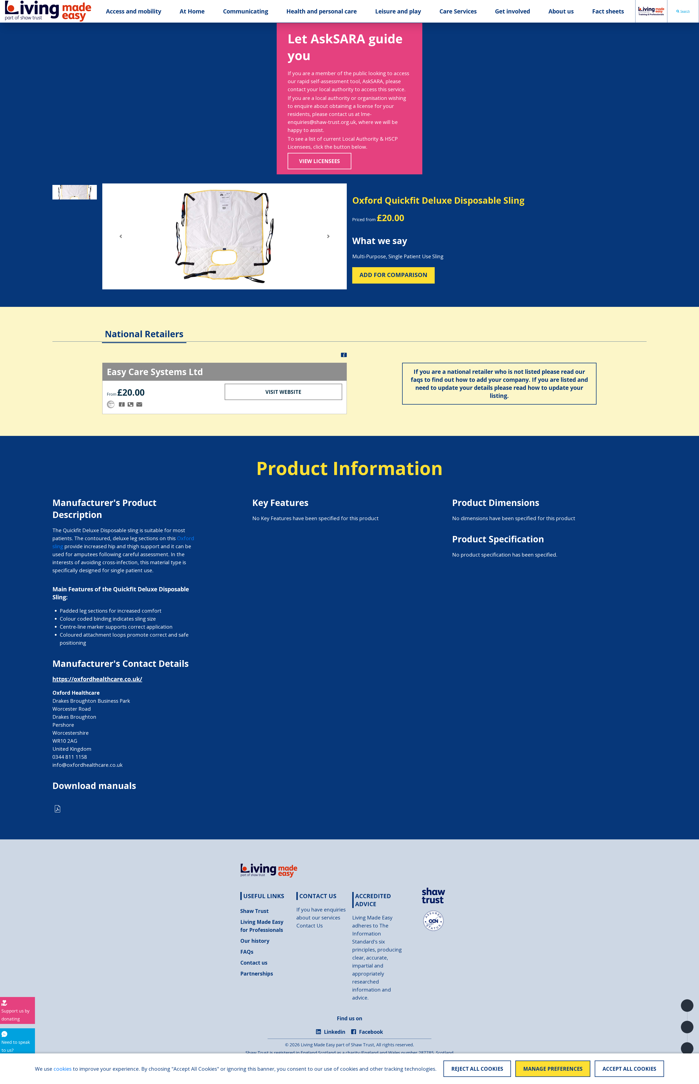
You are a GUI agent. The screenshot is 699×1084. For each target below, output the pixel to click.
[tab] (144, 328)
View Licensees (319, 161)
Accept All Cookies (629, 1068)
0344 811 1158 (69, 756)
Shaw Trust (254, 910)
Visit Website (283, 391)
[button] (120, 236)
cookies (63, 1068)
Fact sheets (608, 11)
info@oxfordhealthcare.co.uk (87, 764)
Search (685, 11)
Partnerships (256, 973)
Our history (254, 940)
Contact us (253, 962)
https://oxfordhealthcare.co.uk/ (97, 679)
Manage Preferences (552, 1068)
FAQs (246, 951)
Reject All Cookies (477, 1068)
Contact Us (309, 925)
